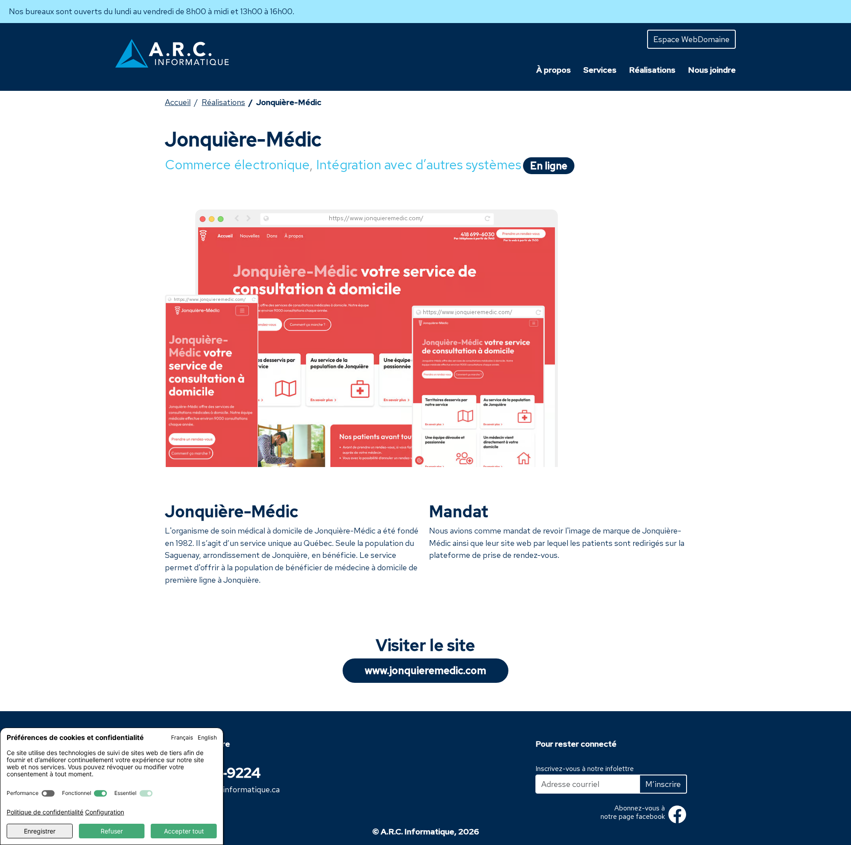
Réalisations (223, 102)
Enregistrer (39, 831)
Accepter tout (184, 831)
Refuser (112, 831)
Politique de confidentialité (45, 812)
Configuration (104, 812)
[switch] (48, 793)
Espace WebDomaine (691, 39)
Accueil (178, 102)
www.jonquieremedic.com (425, 670)
